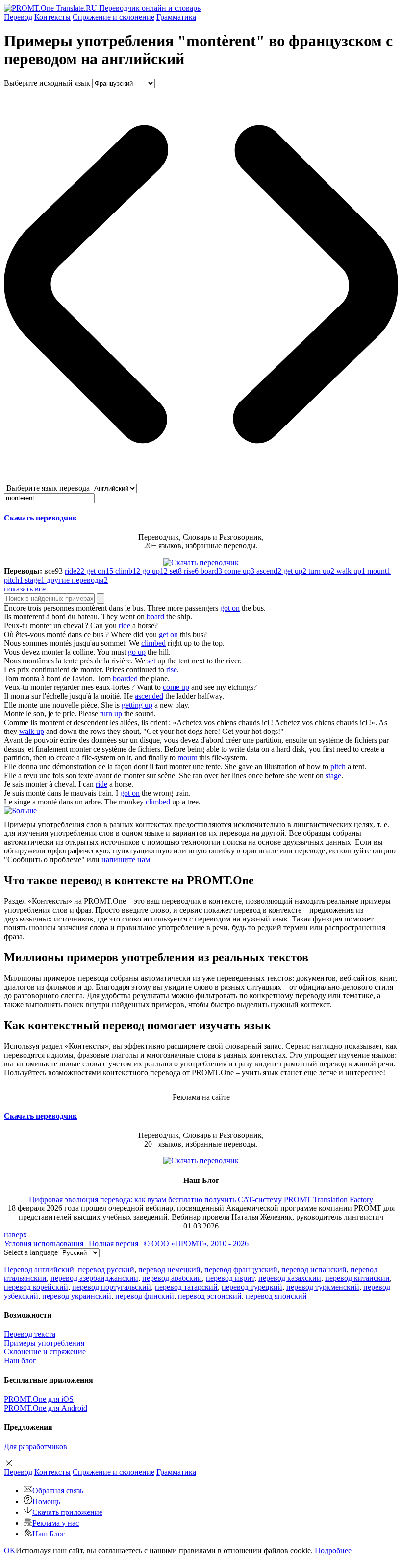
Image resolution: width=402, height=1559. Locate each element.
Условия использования (43, 1243)
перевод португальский (111, 1287)
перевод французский (240, 1269)
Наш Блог (48, 1534)
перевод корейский (36, 1287)
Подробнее (333, 1550)
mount (187, 758)
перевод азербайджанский (94, 1278)
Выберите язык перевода (48, 488)
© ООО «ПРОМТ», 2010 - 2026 (196, 1243)
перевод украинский (76, 1296)
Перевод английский (39, 1269)
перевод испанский (314, 1269)
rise (171, 669)
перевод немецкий (169, 1269)
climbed (153, 643)
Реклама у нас (55, 1523)
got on (230, 608)
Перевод (18, 17)
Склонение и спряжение (45, 1351)
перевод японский (276, 1296)
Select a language (31, 1252)
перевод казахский (289, 1278)
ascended (149, 696)
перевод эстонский (210, 1296)
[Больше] (20, 810)
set (151, 661)
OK (10, 1550)
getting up (137, 705)
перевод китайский (357, 1278)
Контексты (52, 17)
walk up (31, 731)
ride (124, 625)
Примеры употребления (44, 1343)
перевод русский (106, 1269)
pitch (338, 766)
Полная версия (113, 1243)
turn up (111, 713)
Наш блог (20, 1360)
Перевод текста (29, 1334)
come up (176, 687)
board (155, 617)
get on (168, 634)
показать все (25, 589)
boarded (125, 678)
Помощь (46, 1501)
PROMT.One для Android (45, 1408)
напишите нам (125, 859)
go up (137, 652)
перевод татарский (186, 1287)
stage (333, 775)
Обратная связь (57, 1491)
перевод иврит (230, 1278)
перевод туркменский (322, 1287)
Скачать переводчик (40, 518)
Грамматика (176, 17)
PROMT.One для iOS (39, 1399)
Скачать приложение (67, 1512)
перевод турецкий (252, 1287)
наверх (15, 1234)
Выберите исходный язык (47, 83)
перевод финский (144, 1296)
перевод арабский (172, 1278)
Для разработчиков (35, 1446)
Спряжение (113, 17)
